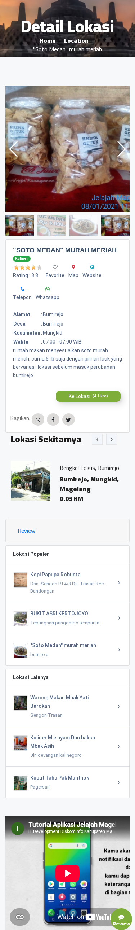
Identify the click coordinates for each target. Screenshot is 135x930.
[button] (121, 149)
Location (76, 40)
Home (47, 40)
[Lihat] (67, 149)
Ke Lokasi (88, 396)
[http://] (92, 267)
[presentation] (97, 439)
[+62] (22, 289)
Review (26, 530)
